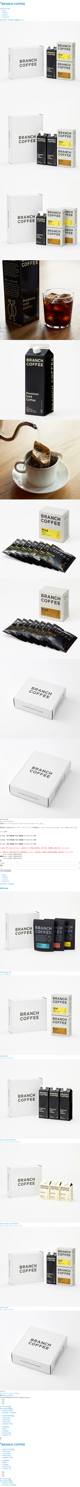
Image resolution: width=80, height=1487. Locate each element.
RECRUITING (6, 1433)
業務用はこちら (19, 20)
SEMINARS (5, 1427)
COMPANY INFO (7, 1424)
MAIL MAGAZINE (5, 1408)
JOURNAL (5, 1431)
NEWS (4, 1429)
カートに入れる (5, 871)
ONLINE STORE (5, 9)
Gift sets (5, 15)
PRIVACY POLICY (8, 1410)
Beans (4, 11)
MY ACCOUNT (4, 1406)
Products (5, 13)
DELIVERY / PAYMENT (7, 20)
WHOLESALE (6, 1422)
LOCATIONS (6, 1420)
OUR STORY (6, 1418)
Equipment (5, 17)
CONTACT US (6, 1435)
